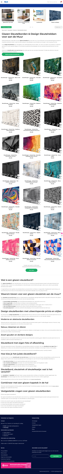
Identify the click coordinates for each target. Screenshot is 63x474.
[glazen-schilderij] (25, 15)
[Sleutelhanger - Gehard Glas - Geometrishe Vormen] (10, 144)
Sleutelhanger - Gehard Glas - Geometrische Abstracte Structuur (31, 130)
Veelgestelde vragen (36, 425)
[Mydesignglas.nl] (6, 2)
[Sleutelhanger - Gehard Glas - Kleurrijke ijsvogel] (31, 66)
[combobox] (52, 2)
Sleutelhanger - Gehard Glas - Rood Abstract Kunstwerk (10, 259)
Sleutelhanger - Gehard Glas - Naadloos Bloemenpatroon (10, 130)
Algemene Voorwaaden (6, 457)
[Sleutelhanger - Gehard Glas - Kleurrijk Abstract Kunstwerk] (31, 247)
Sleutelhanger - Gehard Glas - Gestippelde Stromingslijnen (31, 207)
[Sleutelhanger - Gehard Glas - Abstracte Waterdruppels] (52, 92)
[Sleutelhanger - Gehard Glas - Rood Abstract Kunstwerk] (10, 247)
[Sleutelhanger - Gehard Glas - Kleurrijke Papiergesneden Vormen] (31, 144)
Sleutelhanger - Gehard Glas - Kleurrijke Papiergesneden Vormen (31, 156)
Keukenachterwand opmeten (8, 461)
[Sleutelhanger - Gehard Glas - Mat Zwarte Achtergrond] (10, 169)
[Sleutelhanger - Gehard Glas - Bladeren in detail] (31, 92)
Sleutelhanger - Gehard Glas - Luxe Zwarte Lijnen (52, 130)
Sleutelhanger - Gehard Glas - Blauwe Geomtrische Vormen (52, 233)
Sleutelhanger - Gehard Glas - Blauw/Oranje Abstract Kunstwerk (52, 259)
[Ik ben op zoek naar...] (48, 2)
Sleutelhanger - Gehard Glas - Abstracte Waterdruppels (52, 104)
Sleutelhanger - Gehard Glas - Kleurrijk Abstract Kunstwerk (31, 259)
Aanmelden (56, 456)
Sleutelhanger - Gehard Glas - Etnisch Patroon (52, 207)
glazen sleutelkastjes (36, 379)
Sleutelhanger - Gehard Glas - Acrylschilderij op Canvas (31, 181)
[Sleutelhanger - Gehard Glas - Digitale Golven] (31, 221)
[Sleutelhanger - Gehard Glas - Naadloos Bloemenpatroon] (10, 118)
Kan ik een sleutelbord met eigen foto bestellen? (13, 405)
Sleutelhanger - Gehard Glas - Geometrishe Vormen (10, 156)
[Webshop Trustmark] (16, 465)
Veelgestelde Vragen (22, 30)
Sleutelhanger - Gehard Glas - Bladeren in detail (31, 104)
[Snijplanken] (41, 15)
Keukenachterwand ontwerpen (39, 431)
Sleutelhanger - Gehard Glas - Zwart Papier (52, 156)
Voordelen (10, 30)
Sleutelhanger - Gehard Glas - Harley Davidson (10, 104)
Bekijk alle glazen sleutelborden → (13, 54)
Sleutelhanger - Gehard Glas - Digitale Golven (31, 233)
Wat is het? (4, 30)
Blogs (33, 429)
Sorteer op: (58, 27)
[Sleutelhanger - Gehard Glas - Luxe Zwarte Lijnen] (52, 118)
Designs (15, 30)
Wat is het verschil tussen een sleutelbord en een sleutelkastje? (16, 401)
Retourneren (4, 452)
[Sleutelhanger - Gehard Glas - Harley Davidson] (10, 92)
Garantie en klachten (6, 459)
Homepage (34, 420)
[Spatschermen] (56, 15)
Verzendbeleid (4, 455)
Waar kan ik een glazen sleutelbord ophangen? (13, 402)
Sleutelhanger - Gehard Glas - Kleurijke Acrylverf (10, 207)
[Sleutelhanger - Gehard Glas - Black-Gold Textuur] (10, 66)
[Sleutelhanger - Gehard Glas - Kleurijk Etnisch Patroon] (10, 221)
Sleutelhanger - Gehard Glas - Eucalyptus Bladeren (52, 78)
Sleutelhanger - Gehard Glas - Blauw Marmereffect (52, 181)
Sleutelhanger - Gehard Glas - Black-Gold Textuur (10, 78)
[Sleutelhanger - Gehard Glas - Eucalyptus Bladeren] (52, 66)
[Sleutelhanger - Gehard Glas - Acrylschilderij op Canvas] (31, 169)
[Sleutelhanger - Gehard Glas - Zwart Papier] (52, 144)
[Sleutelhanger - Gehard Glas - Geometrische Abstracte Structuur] (31, 118)
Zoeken (33, 427)
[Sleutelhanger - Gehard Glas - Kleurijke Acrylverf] (10, 195)
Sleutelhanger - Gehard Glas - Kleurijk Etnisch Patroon (10, 233)
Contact (34, 423)
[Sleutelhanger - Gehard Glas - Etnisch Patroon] (52, 195)
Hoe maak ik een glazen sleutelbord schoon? (12, 407)
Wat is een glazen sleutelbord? (9, 394)
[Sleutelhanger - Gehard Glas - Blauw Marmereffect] (52, 169)
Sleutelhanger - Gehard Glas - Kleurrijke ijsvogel (31, 78)
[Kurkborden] (9, 15)
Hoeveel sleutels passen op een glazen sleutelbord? (13, 404)
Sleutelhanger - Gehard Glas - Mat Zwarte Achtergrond (10, 181)
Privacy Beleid (4, 450)
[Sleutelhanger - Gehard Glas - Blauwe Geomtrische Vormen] (52, 221)
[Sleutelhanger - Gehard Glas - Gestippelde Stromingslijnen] (31, 195)
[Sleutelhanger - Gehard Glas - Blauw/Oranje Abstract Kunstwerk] (52, 247)
